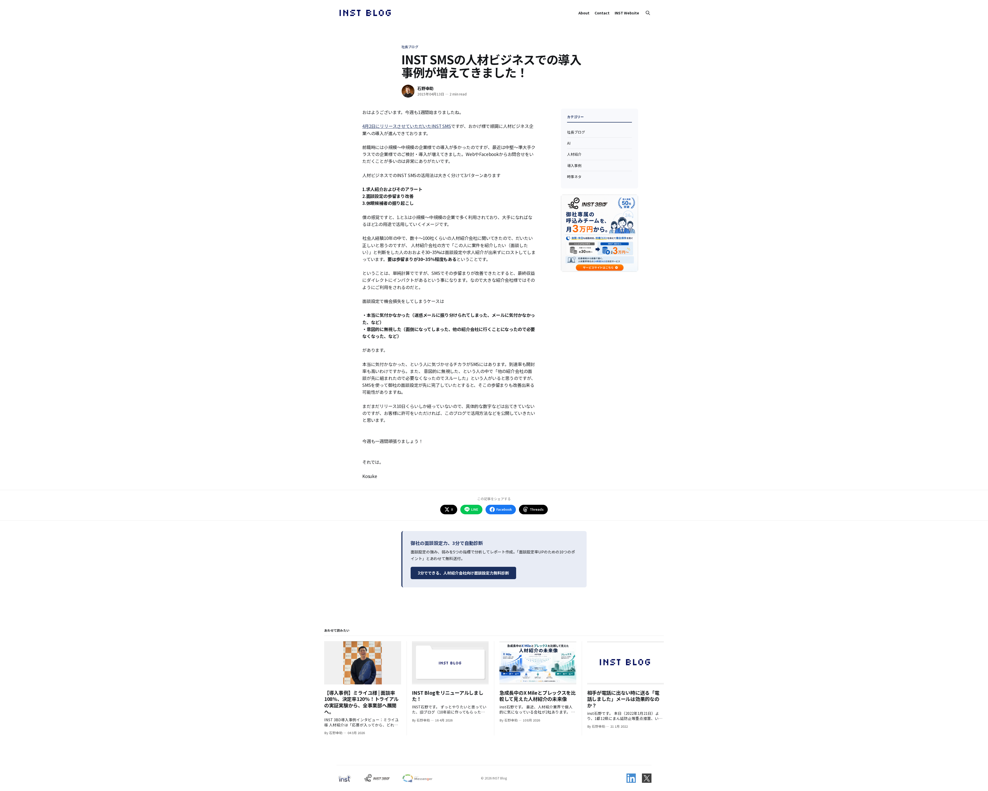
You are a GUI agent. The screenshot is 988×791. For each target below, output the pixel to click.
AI (568, 143)
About (583, 12)
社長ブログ (409, 46)
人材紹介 (574, 154)
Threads (537, 509)
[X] (646, 778)
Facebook (504, 509)
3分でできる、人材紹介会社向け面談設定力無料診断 (463, 573)
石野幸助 (425, 88)
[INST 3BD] (377, 778)
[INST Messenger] (417, 778)
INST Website (627, 12)
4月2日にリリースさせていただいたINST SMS (406, 126)
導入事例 (574, 165)
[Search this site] (648, 13)
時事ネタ (574, 176)
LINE (474, 509)
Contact (602, 12)
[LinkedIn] (631, 778)
